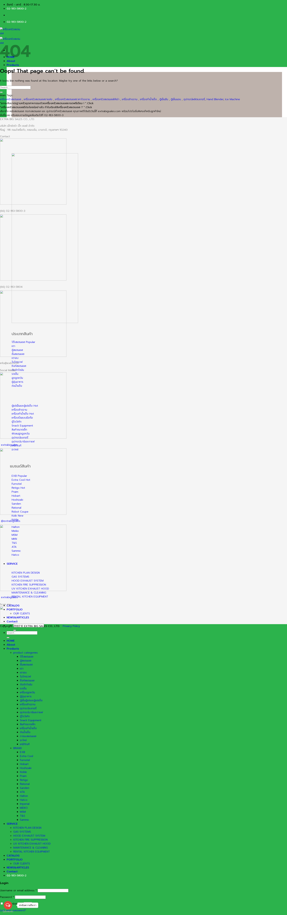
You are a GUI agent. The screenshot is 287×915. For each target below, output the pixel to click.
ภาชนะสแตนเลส (28, 736)
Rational (25, 784)
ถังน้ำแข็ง (25, 732)
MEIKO (24, 808)
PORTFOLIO (15, 860)
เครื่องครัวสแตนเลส (10, 99)
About (11, 645)
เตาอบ (23, 673)
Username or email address (18, 890)
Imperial (24, 804)
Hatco (23, 800)
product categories (25, 653)
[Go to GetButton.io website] (8, 912)
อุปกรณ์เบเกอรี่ (28, 708)
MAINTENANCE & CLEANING (30, 848)
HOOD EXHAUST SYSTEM (29, 836)
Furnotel (25, 760)
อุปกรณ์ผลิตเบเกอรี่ (194, 99)
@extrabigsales (10, 521)
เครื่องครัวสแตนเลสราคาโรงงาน (72, 99)
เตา (21, 669)
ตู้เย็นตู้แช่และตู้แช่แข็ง (31, 700)
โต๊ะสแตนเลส (26, 657)
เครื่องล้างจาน (129, 99)
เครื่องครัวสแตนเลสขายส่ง (38, 99)
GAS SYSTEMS (22, 832)
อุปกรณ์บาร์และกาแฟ (31, 712)
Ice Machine (232, 99)
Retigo (24, 780)
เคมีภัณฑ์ (25, 744)
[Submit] (14, 630)
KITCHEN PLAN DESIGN (27, 828)
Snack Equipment (30, 720)
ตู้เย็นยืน (163, 99)
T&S (22, 816)
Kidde (23, 772)
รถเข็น (23, 688)
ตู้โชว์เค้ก (25, 716)
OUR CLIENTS (21, 614)
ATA (22, 792)
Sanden (24, 788)
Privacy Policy (71, 626)
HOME (11, 641)
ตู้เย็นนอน (176, 99)
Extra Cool (26, 756)
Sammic (24, 820)
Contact (12, 872)
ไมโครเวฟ (25, 677)
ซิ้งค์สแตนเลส (27, 681)
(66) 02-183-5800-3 (12, 211)
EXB (22, 752)
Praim (23, 776)
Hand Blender (215, 99)
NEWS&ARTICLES (18, 618)
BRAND (17, 748)
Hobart (24, 764)
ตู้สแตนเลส (25, 661)
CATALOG (13, 606)
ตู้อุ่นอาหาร (26, 696)
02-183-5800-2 (16, 9)
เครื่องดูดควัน (27, 692)
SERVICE (12, 824)
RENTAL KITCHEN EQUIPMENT (31, 852)
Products (13, 65)
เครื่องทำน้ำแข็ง (148, 99)
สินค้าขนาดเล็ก (27, 724)
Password (7, 897)
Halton (24, 796)
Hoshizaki (25, 768)
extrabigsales (9, 445)
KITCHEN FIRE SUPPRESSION (30, 840)
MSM (23, 812)
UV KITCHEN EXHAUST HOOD (32, 844)
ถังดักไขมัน (26, 684)
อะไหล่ (23, 740)
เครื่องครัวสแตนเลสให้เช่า (106, 99)
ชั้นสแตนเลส (26, 665)
